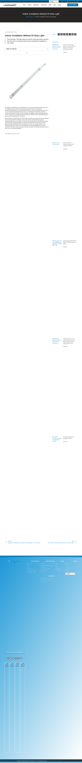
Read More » (65, 52)
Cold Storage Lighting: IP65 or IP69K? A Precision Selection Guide (69, 242)
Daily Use (32, 16)
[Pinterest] (21, 658)
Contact (59, 4)
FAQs (54, 4)
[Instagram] (16, 658)
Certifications (44, 4)
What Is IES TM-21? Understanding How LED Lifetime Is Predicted (68, 144)
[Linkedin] (13, 658)
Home (27, 16)
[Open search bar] (62, 1)
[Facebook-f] (8, 658)
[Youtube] (11, 658)
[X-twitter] (19, 658)
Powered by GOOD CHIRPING (55, 761)
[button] (47, 48)
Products (29, 4)
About (24, 4)
